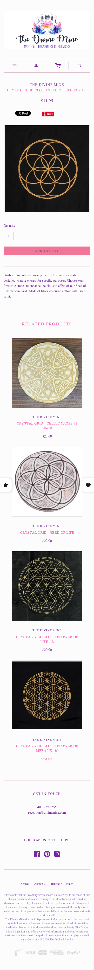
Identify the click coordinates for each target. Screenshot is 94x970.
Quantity (9, 225)
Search (25, 884)
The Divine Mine (47, 417)
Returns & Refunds (62, 884)
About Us (40, 884)
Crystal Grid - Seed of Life (47, 533)
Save (50, 114)
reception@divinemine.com (47, 812)
